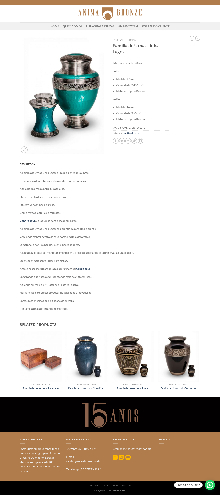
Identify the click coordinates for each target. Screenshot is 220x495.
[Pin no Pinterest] (134, 141)
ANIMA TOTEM (128, 26)
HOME (54, 26)
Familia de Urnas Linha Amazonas (41, 388)
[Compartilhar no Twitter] (122, 141)
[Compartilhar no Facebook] (116, 141)
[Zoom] (24, 149)
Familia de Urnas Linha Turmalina (178, 388)
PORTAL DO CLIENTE (156, 26)
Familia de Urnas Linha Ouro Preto (86, 388)
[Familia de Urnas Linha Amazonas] (41, 356)
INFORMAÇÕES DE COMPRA (104, 485)
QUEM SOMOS (72, 26)
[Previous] (20, 364)
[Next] (199, 364)
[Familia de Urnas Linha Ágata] (132, 356)
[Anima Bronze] (110, 13)
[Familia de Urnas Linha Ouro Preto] (86, 356)
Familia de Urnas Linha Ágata (132, 388)
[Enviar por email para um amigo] (128, 141)
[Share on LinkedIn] (140, 141)
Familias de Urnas (124, 40)
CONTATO (126, 485)
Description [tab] (27, 164)
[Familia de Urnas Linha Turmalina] (178, 356)
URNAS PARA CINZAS (100, 26)
